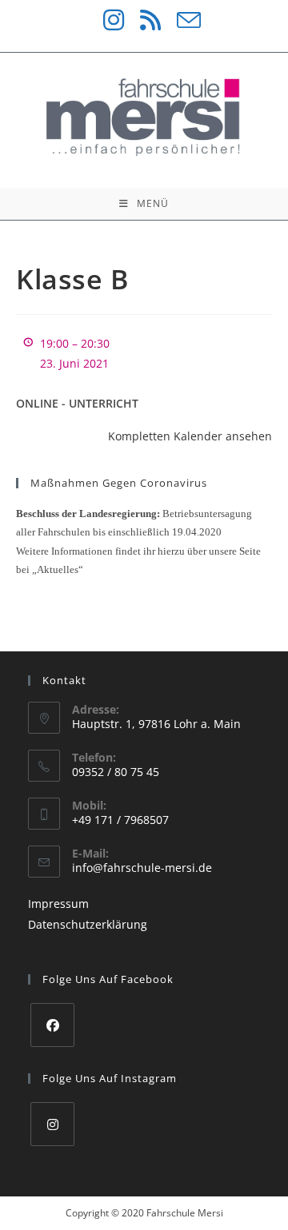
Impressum (58, 903)
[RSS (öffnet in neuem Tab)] (142, 20)
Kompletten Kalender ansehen (190, 436)
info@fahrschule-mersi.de (142, 867)
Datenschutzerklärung (87, 924)
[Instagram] (52, 1124)
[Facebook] (52, 1025)
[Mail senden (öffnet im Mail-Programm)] (181, 20)
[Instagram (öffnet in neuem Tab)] (105, 20)
